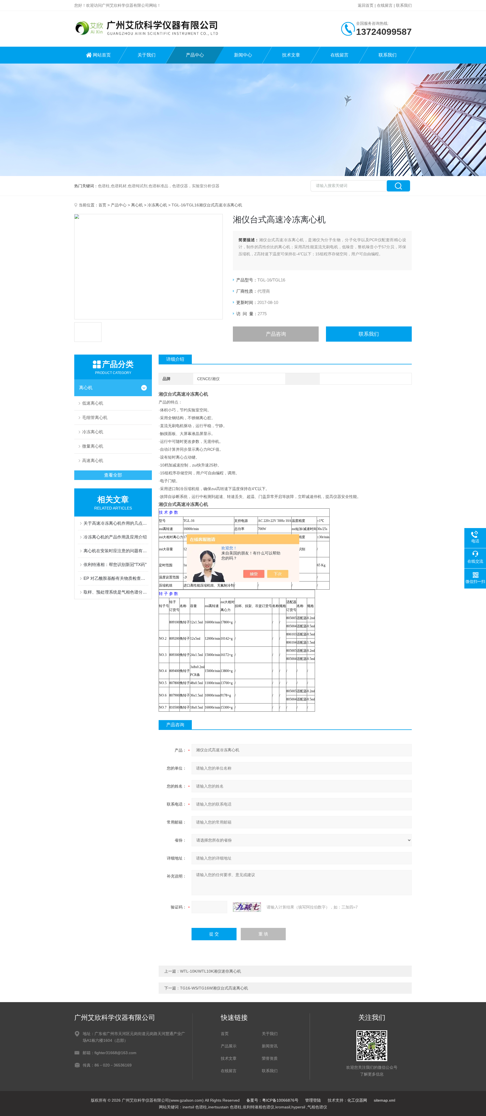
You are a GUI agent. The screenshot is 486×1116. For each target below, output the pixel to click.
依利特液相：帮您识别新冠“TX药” (115, 564)
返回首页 (366, 5)
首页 (102, 205)
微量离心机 (92, 446)
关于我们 (147, 55)
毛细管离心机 (94, 417)
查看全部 (113, 475)
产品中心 (195, 55)
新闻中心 (243, 55)
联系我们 (404, 5)
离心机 (137, 205)
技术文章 (291, 55)
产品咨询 (276, 334)
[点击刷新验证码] (247, 907)
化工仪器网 (357, 1100)
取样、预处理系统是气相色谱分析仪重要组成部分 (116, 592)
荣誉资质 (270, 1058)
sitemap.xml (384, 1100)
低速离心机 (92, 403)
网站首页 (102, 55)
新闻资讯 (270, 1046)
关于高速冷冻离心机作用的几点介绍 (116, 523)
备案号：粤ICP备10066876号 (272, 1100)
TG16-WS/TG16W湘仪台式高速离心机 (214, 988)
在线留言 (385, 5)
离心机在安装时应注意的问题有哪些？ (116, 550)
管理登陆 (313, 1100)
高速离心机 (92, 460)
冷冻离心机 (157, 205)
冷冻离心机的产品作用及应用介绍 (115, 537)
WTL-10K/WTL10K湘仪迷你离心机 (210, 971)
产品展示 (229, 1046)
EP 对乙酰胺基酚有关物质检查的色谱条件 (116, 578)
